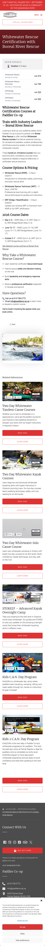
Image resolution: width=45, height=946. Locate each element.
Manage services (22, 920)
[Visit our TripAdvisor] (25, 842)
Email (13, 324)
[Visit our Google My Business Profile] (9, 842)
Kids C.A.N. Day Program (19, 677)
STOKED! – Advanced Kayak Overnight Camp (22, 610)
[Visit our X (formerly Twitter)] (30, 842)
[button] (41, 900)
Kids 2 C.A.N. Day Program (20, 739)
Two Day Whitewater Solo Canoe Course (20, 545)
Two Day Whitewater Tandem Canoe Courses (18, 408)
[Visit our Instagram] (14, 842)
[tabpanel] (22, 347)
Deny (22, 934)
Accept (22, 927)
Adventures (11, 809)
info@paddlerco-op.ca (20, 301)
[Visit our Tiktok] (19, 842)
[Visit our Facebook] (4, 842)
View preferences (22, 940)
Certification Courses (27, 809)
